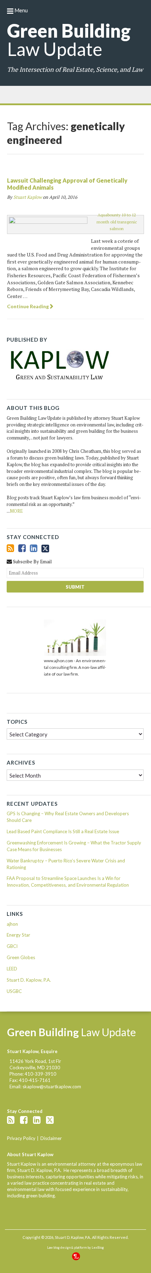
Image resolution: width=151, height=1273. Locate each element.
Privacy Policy (21, 1138)
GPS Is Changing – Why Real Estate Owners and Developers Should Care (68, 817)
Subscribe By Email (32, 561)
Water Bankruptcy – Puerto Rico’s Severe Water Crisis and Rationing (66, 864)
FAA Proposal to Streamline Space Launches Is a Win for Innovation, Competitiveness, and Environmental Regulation (68, 881)
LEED (12, 968)
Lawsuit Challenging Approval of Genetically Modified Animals (67, 184)
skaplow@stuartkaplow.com (51, 1086)
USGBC (14, 991)
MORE (16, 511)
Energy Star (18, 935)
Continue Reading (28, 306)
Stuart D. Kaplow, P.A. (29, 980)
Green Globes (21, 957)
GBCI (12, 946)
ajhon (12, 924)
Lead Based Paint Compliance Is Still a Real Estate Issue (63, 831)
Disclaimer (51, 1138)
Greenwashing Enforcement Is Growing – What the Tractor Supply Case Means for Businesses (74, 846)
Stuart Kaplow (27, 197)
